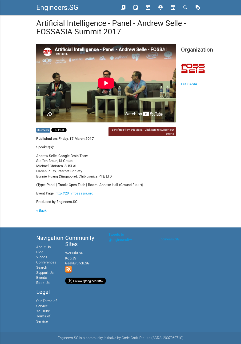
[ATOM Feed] (68, 272)
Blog (39, 252)
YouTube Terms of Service (43, 316)
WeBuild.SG (74, 253)
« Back (41, 211)
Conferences (46, 262)
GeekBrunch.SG (77, 263)
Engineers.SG (57, 7)
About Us (43, 247)
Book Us (43, 283)
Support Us (45, 273)
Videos (41, 257)
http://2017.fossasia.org (74, 193)
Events (41, 278)
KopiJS (70, 258)
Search (41, 268)
